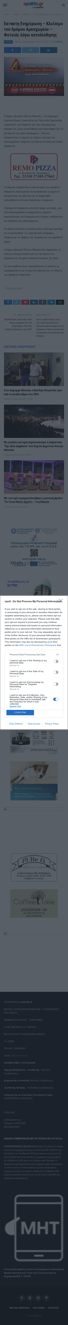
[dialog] (34, 663)
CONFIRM (20, 712)
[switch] (55, 661)
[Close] (62, 602)
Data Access (34, 723)
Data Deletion (16, 723)
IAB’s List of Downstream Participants (37, 645)
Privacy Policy (52, 723)
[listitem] (34, 654)
